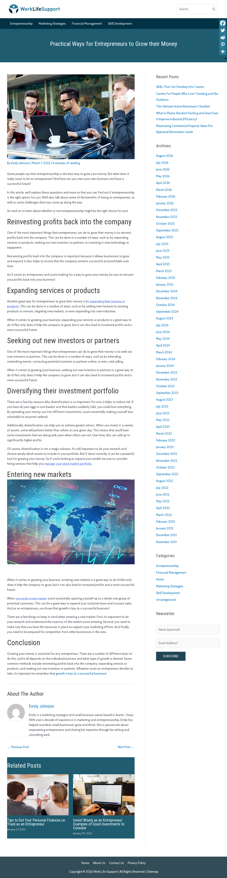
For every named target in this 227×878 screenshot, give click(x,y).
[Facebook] (222, 23)
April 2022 (163, 508)
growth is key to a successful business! (81, 673)
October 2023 (165, 386)
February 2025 (165, 278)
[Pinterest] (222, 44)
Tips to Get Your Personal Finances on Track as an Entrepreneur (36, 822)
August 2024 (164, 318)
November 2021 (166, 542)
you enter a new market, (31, 598)
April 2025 (163, 264)
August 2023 (164, 399)
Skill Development (168, 593)
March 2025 (164, 271)
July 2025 (162, 244)
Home (160, 579)
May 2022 (162, 501)
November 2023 (166, 379)
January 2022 (164, 528)
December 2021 (166, 535)
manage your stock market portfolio (68, 463)
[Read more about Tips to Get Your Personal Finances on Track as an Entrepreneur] (38, 794)
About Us (99, 863)
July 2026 (162, 162)
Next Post (126, 747)
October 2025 (165, 223)
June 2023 (162, 413)
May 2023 (162, 420)
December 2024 (166, 291)
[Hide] (225, 58)
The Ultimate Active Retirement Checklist (183, 106)
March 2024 (164, 352)
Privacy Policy (137, 863)
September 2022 (167, 474)
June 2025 (162, 250)
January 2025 (164, 284)
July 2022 (162, 488)
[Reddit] (222, 37)
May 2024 (163, 338)
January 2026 (165, 203)
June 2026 (163, 169)
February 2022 (165, 521)
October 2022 (165, 467)
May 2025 (162, 257)
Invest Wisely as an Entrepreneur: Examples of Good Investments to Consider (98, 824)
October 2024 (165, 305)
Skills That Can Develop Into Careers (180, 87)
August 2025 (164, 237)
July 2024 (162, 325)
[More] (222, 51)
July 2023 (162, 406)
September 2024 (167, 311)
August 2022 (164, 481)
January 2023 (164, 447)
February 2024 (165, 359)
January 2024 (165, 366)
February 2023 (165, 440)
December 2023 (166, 372)
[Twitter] (222, 30)
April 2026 (163, 183)
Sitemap (152, 871)
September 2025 (167, 230)
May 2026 (163, 176)
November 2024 (166, 298)
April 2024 (163, 345)
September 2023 (167, 393)
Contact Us (116, 863)
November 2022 (166, 460)
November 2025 (166, 217)
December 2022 (166, 454)
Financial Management (171, 572)
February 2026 (165, 196)
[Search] (214, 9)
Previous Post (18, 747)
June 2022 (162, 494)
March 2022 (164, 515)
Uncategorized (166, 599)
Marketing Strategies (169, 586)
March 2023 (164, 433)
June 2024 (163, 332)
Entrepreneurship (167, 566)
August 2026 (164, 156)
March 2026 (164, 190)
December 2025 (166, 210)
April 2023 (163, 426)
